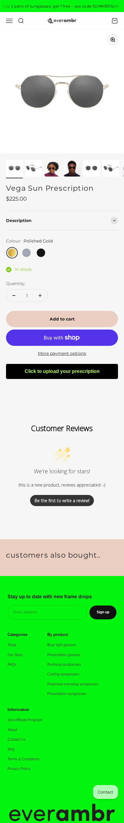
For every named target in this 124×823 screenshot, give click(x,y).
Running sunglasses (64, 664)
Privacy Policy (19, 769)
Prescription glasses (63, 655)
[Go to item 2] (33, 169)
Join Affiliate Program (25, 720)
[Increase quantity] (40, 295)
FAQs (12, 664)
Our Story (15, 655)
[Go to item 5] (91, 169)
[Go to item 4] (72, 169)
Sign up (103, 612)
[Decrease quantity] (13, 295)
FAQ (11, 749)
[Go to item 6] (110, 169)
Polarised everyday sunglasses (72, 684)
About (12, 730)
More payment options (62, 353)
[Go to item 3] (53, 169)
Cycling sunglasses (63, 674)
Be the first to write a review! (62, 500)
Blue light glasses (61, 645)
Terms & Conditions (23, 759)
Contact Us (17, 739)
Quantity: (15, 283)
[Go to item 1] (14, 169)
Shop (12, 645)
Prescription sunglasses (66, 694)
